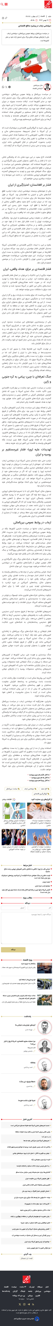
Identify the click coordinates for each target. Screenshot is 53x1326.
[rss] (33, 1305)
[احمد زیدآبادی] (44, 1065)
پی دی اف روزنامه (18, 1295)
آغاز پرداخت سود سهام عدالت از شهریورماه (37, 1204)
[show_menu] (6, 4)
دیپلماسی (47, 1291)
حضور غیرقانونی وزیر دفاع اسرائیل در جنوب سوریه (35, 1223)
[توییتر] (20, 1305)
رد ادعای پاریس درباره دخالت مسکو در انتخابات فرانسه (33, 1166)
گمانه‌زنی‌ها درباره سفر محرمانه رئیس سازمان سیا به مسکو (33, 1172)
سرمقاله (40, 1287)
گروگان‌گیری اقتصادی (40, 793)
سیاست (14, 1287)
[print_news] (3, 18)
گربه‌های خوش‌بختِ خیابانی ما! (25, 1025)
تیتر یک (32, 1287)
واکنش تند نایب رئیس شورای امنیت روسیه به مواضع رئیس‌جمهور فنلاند (28, 1147)
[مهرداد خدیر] (44, 1027)
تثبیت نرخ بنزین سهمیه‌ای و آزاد (40, 1159)
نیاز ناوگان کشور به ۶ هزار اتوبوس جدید (38, 1248)
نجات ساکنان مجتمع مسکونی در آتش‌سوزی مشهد (35, 1210)
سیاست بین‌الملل (12, 789)
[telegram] (9, 87)
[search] (2, 4)
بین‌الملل (38, 1291)
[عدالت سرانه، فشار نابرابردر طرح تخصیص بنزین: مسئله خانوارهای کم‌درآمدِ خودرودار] (44, 1000)
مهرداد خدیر (28, 1030)
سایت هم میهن (16, 1310)
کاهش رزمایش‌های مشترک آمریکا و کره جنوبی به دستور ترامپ (30, 1229)
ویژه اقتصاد (27, 960)
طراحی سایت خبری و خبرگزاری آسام (24, 1319)
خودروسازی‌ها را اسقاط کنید (27, 979)
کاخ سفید (44, 789)
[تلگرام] (28, 1305)
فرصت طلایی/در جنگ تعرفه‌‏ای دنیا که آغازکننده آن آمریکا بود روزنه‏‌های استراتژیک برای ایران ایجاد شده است (25, 876)
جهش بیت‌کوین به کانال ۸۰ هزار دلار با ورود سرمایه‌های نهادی (31, 1153)
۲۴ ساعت (23, 1287)
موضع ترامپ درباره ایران (42, 886)
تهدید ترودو (46, 882)
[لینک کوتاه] (6, 18)
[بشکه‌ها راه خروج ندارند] (44, 968)
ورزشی (30, 1295)
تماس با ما (30, 1299)
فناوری (38, 1295)
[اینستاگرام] (24, 1305)
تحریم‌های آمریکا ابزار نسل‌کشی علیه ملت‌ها (36, 1140)
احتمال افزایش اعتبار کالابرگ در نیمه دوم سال (35, 1191)
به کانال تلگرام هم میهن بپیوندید (39, 775)
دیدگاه (13, 949)
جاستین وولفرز (28, 1051)
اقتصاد (42, 16)
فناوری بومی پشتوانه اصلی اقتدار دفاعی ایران (36, 1185)
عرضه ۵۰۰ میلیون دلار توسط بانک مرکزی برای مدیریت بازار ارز (32, 1197)
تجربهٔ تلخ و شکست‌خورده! (26, 1100)
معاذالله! (32, 1062)
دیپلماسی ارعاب (29, 789)
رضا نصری (29, 1086)
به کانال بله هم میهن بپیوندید (40, 778)
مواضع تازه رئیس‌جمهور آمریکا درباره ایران (37, 1242)
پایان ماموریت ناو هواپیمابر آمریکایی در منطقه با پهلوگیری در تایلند (29, 1216)
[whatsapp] (3, 87)
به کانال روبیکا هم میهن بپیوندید (39, 780)
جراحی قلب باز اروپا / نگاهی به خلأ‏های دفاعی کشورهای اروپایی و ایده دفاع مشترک (27, 870)
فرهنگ (23, 1291)
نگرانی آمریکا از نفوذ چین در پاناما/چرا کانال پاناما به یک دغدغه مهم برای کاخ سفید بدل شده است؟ (26, 891)
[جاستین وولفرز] (44, 1046)
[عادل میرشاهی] (47, 87)
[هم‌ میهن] (26, 1279)
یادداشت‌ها (6, 1291)
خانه (49, 16)
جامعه (30, 1291)
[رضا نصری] (44, 1084)
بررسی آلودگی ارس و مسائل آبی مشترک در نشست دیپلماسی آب (31, 1235)
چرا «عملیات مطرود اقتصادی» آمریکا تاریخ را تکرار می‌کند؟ (19, 1042)
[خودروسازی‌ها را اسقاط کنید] (44, 984)
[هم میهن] (48, 4)
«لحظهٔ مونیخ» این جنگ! (27, 1081)
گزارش (15, 1291)
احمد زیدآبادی (28, 1067)
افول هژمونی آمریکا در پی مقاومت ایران (37, 1178)
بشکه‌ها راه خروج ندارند (28, 964)
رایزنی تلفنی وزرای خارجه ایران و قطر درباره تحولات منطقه (32, 1132)
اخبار (47, 1287)
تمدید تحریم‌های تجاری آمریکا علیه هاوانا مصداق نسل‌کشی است (30, 1125)
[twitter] (6, 87)
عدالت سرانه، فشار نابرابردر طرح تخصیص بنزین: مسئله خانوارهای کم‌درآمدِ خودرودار (19, 997)
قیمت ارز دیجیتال (26, 1258)
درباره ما (22, 1299)
